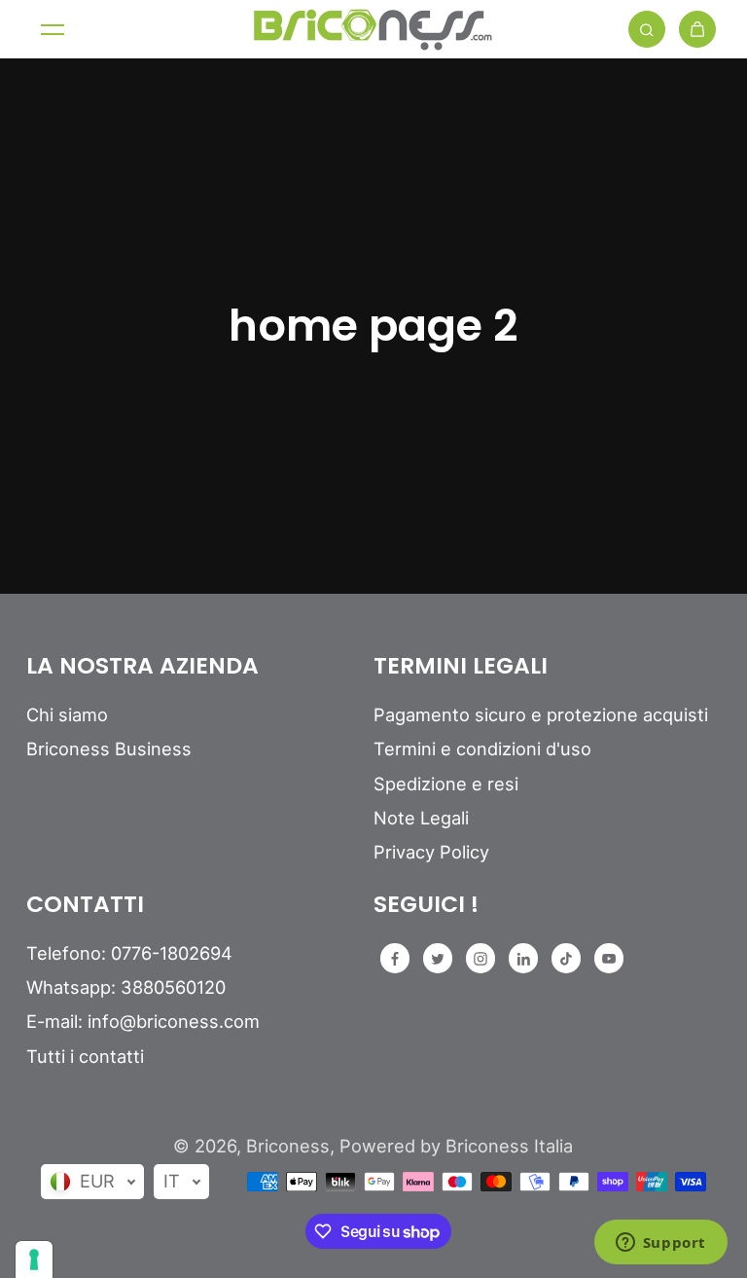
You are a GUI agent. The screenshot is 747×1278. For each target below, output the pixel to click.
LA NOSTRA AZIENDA (142, 666)
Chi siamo (67, 714)
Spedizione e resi (446, 783)
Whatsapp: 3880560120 (126, 987)
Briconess (288, 1145)
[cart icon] (697, 29)
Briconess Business (109, 748)
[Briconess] (373, 29)
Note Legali (421, 817)
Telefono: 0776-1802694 (129, 953)
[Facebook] (395, 958)
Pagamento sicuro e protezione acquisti (541, 714)
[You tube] (608, 958)
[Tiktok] (566, 958)
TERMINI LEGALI (461, 666)
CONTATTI (85, 905)
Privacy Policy (431, 851)
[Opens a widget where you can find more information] (660, 1244)
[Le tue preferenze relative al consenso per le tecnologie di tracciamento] (34, 1259)
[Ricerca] (646, 29)
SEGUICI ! (426, 905)
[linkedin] (523, 958)
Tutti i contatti (85, 1056)
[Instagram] (480, 958)
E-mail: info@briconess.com (143, 1021)
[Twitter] (437, 958)
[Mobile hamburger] (52, 29)
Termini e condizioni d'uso (482, 748)
